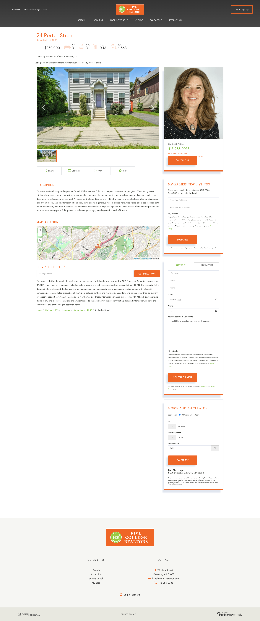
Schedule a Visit (206, 265)
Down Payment (174, 432)
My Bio (201, 157)
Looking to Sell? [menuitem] (119, 20)
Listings (48, 310)
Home (39, 310)
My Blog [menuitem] (139, 20)
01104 (89, 310)
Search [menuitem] (81, 20)
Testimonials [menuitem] (175, 20)
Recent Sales (183, 153)
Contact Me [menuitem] (156, 20)
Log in (237, 9)
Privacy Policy (203, 386)
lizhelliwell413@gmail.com (35, 9)
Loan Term (172, 415)
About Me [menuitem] (96, 574)
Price (170, 422)
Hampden (65, 310)
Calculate (183, 460)
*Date (170, 294)
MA (56, 310)
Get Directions (147, 273)
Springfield (79, 310)
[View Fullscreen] (40, 240)
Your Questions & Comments (180, 316)
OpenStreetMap (146, 259)
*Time (170, 306)
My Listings (172, 153)
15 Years (196, 414)
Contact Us (181, 265)
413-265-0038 (13, 9)
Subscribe (182, 239)
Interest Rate (173, 443)
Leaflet (136, 259)
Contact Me (183, 160)
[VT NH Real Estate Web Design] (229, 614)
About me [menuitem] (98, 20)
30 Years (185, 414)
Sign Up (245, 9)
